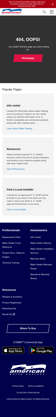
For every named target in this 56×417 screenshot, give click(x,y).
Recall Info (7, 314)
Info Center (35, 237)
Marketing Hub (9, 308)
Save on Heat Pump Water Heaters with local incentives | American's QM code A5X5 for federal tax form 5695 (27, 4)
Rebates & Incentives (12, 297)
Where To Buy (28, 328)
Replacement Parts (11, 237)
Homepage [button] (28, 58)
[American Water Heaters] (12, 12)
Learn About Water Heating (19, 128)
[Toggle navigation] (52, 12)
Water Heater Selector (40, 243)
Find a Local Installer (16, 209)
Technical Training (10, 263)
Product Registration (12, 302)
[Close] (53, 4)
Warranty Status (37, 258)
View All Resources (16, 169)
